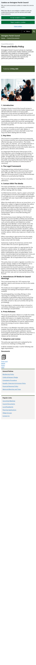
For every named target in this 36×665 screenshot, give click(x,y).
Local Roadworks (8, 407)
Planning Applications (9, 410)
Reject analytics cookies (18, 22)
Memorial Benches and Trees (12, 389)
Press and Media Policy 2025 (4, 364)
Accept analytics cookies (18, 18)
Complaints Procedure (10, 380)
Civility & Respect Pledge (10, 377)
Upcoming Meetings (9, 401)
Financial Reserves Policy (10, 386)
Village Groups (7, 413)
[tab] (27, 31)
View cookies (18, 26)
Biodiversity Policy (8, 374)
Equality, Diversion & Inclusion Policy (14, 383)
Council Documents (13, 38)
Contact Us (6, 416)
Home (3, 38)
